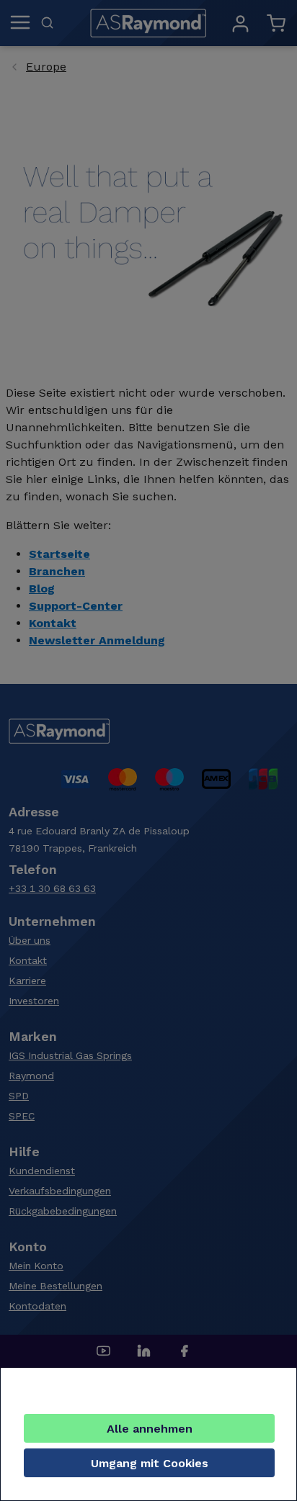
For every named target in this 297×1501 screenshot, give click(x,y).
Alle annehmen (149, 1428)
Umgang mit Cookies (149, 1463)
